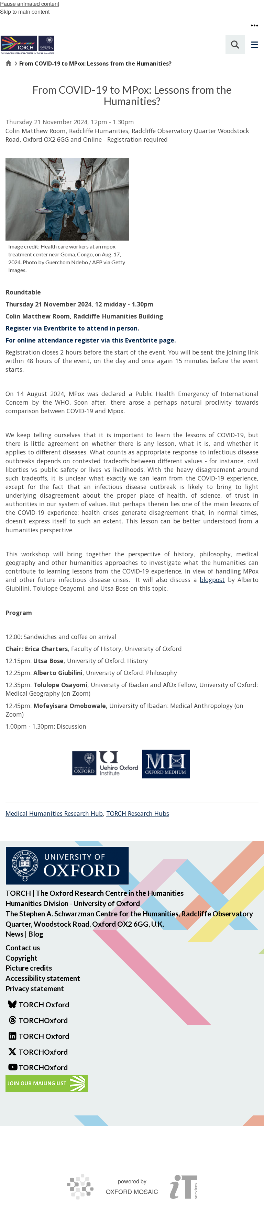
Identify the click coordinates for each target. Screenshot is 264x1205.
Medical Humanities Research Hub (54, 813)
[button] (254, 25)
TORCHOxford (43, 1051)
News (14, 933)
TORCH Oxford (44, 1036)
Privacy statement (35, 988)
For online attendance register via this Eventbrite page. (91, 340)
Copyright (21, 957)
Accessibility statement (43, 978)
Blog (35, 933)
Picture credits (29, 967)
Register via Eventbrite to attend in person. (72, 328)
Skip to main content (25, 11)
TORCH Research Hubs (137, 813)
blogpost (212, 580)
